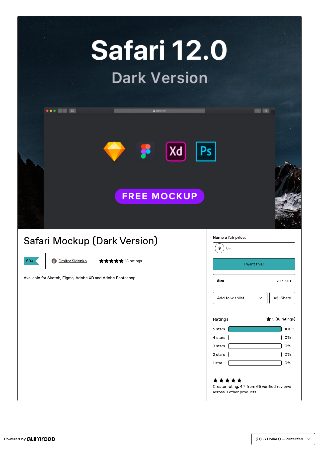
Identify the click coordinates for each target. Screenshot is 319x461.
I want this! (254, 264)
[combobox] (240, 298)
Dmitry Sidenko (73, 260)
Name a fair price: (229, 237)
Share (286, 298)
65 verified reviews (273, 386)
